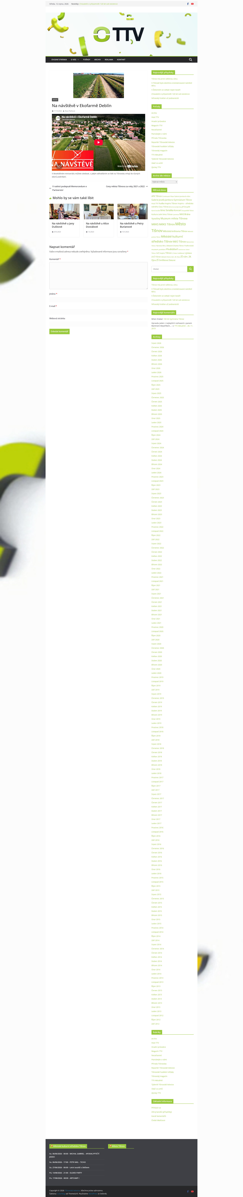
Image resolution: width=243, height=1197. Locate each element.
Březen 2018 (156, 765)
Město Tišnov (118, 1146)
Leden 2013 (156, 1011)
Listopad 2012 (157, 1015)
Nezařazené (156, 129)
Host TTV (155, 117)
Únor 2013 (155, 1007)
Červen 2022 (156, 552)
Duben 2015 (156, 911)
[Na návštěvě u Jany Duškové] (64, 205)
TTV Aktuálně (157, 155)
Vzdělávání (181, 253)
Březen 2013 (156, 1003)
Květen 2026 (156, 355)
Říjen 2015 (155, 886)
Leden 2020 (156, 673)
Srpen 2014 (156, 944)
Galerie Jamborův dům (182, 196)
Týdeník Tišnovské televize (162, 159)
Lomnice (176, 214)
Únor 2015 (155, 919)
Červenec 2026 (157, 347)
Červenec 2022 (157, 548)
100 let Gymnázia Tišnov (174, 319)
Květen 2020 (156, 656)
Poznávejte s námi (159, 134)
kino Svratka (166, 210)
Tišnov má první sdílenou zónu (164, 79)
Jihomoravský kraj (175, 207)
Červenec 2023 (157, 497)
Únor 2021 (155, 619)
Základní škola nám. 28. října (170, 257)
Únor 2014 (155, 969)
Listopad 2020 (157, 631)
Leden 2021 (156, 623)
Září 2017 (155, 790)
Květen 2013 (156, 994)
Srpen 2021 (156, 593)
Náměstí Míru (161, 246)
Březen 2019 (156, 715)
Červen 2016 (156, 852)
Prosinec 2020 (157, 627)
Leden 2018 (156, 773)
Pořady (86, 59)
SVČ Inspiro (160, 253)
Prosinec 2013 (157, 978)
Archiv (97, 59)
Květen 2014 (156, 957)
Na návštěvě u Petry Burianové (131, 225)
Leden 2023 (156, 522)
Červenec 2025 (157, 397)
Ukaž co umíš (157, 163)
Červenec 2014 (157, 948)
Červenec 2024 (157, 447)
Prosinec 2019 (157, 677)
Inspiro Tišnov (171, 203)
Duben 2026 (156, 360)
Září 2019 (155, 690)
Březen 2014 (156, 965)
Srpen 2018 (156, 744)
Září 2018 (155, 740)
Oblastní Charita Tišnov (175, 245)
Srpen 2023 (156, 493)
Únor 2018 (155, 769)
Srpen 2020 (156, 644)
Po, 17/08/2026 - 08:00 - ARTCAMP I (64, 1178)
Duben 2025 (156, 410)
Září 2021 (155, 589)
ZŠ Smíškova (162, 260)
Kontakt (121, 59)
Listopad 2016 (157, 832)
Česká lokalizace (158, 1120)
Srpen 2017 (156, 794)
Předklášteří (172, 249)
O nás (73, 59)
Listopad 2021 (157, 581)
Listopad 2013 (157, 982)
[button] (77, 59)
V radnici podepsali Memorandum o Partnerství (69, 188)
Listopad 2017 (157, 781)
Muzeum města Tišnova (174, 218)
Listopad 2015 (157, 882)
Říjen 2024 (155, 435)
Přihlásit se (156, 1108)
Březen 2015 (156, 915)
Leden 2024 (156, 472)
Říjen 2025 (155, 385)
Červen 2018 (156, 752)
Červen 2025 (156, 401)
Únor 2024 (155, 468)
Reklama (109, 59)
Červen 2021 (156, 602)
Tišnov (168, 253)
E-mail (53, 306)
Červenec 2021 (157, 598)
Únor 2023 (155, 518)
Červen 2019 (156, 702)
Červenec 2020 (157, 648)
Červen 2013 (156, 990)
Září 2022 (155, 539)
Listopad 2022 (157, 531)
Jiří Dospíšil (186, 207)
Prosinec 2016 (157, 827)
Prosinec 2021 (157, 577)
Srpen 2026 (156, 343)
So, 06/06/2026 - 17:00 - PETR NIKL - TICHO (67, 1162)
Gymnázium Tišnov (183, 199)
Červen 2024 (156, 452)
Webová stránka (57, 318)
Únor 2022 (155, 568)
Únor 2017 (155, 819)
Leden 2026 (156, 372)
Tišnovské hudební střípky (162, 146)
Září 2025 (155, 389)
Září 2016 (155, 840)
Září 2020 (155, 639)
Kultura (154, 214)
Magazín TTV (156, 125)
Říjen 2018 (155, 735)
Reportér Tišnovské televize (163, 142)
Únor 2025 (155, 418)
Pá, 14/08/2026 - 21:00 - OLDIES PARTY (65, 1173)
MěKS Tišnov (167, 224)
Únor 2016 (155, 869)
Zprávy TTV (156, 167)
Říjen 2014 (155, 936)
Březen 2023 (156, 514)
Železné (172, 260)
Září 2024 (155, 439)
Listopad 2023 (157, 481)
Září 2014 (155, 940)
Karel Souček (155, 210)
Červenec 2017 (157, 798)
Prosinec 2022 (157, 527)
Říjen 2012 (155, 1019)
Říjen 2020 (155, 635)
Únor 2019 (155, 719)
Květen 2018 (156, 756)
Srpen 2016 (156, 844)
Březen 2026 (156, 364)
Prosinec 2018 (157, 727)
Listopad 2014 (157, 932)
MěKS (155, 224)
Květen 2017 (156, 806)
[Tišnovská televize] (121, 14)
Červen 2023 (156, 502)
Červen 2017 (156, 802)
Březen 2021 (156, 614)
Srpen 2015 (156, 894)
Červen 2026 (156, 351)
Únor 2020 (155, 669)
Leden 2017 (156, 823)
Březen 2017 (156, 815)
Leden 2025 (156, 422)
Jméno (53, 293)
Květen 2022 (156, 556)
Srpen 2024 (156, 443)
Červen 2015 (156, 903)
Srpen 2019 (156, 694)
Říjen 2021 (155, 585)
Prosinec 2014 (157, 928)
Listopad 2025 (157, 381)
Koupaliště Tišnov (188, 210)
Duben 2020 (156, 660)
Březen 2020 (156, 664)
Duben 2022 (156, 560)
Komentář (55, 259)
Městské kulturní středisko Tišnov (69, 1146)
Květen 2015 (156, 907)
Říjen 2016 (155, 836)
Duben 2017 (156, 811)
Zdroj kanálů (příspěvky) (161, 1112)
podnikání (162, 249)
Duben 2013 (156, 999)
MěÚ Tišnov (179, 241)
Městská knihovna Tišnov (175, 231)
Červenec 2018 (157, 748)
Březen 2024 (156, 464)
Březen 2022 (156, 564)
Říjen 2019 (155, 685)
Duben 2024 (156, 460)
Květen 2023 (156, 506)
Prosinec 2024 (157, 426)
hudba (161, 203)
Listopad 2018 (157, 731)
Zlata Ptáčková (70, 111)
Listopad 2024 (157, 431)
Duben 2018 (156, 761)
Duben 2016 (156, 861)
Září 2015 (155, 890)
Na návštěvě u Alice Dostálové (97, 225)
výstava (188, 253)
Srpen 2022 (156, 543)
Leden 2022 (156, 573)
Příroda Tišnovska (158, 138)
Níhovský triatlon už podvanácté (165, 98)
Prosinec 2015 (157, 877)
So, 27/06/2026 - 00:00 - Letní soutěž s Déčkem (69, 1167)
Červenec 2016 (157, 848)
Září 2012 (155, 1024)
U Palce (174, 253)
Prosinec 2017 (157, 777)
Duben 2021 (156, 610)
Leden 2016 (156, 873)
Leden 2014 (156, 974)
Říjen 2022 (155, 535)
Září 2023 (155, 489)
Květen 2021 (156, 606)
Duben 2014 (156, 961)
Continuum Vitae (168, 196)
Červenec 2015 (157, 898)
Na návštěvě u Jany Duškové (63, 225)
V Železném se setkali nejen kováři (93, 4)
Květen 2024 (156, 456)
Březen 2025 (156, 414)
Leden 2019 (156, 723)
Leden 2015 (156, 923)
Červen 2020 (156, 652)
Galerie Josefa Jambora (162, 199)
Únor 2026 (155, 368)
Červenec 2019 (157, 698)
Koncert (177, 210)
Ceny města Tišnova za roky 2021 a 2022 (125, 186)
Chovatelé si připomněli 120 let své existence (170, 94)
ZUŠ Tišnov (156, 256)
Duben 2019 (156, 710)
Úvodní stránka (59, 59)
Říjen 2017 (155, 786)
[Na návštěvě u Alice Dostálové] (98, 205)
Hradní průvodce (158, 121)
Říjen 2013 (155, 986)
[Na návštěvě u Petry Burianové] (132, 205)
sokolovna (181, 249)
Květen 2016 (156, 857)
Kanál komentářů (158, 1116)
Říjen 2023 (155, 485)
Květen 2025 (156, 406)
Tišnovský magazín (159, 150)
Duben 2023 (156, 510)
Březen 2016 (156, 865)
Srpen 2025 (156, 393)
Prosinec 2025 (157, 376)
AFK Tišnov (156, 196)
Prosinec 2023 (157, 477)
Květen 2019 (156, 706)
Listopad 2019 (157, 681)
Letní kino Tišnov (165, 214)
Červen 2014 (156, 953)
